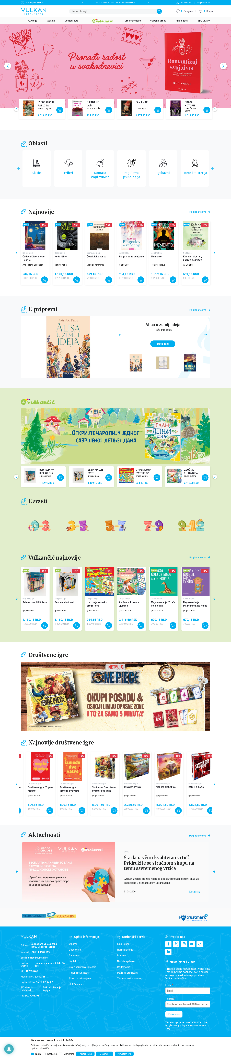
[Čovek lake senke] (99, 235)
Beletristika (27, 253)
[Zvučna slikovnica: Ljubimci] (174, 475)
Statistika (52, 1054)
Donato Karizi (61, 265)
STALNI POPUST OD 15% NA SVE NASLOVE (115, 3)
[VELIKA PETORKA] (131, 766)
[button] (206, 11)
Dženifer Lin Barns (190, 109)
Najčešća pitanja (126, 961)
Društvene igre (29, 783)
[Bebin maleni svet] (78, 475)
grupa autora (45, 476)
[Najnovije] (25, 225)
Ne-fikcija (187, 253)
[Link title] (115, 696)
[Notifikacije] (9, 1049)
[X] (176, 944)
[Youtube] (192, 944)
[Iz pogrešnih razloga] (28, 108)
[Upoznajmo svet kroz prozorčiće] (126, 475)
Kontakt (73, 961)
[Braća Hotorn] (175, 108)
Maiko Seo (124, 265)
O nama (73, 944)
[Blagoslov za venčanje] (131, 235)
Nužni (38, 1054)
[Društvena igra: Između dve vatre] (35, 766)
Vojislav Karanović (95, 265)
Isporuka (121, 955)
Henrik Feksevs (158, 265)
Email (168, 985)
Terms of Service (198, 1025)
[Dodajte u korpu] (59, 110)
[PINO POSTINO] (99, 766)
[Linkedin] (168, 952)
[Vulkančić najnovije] (25, 571)
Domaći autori (93, 253)
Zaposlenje (75, 949)
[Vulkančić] (102, 20)
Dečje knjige (28, 599)
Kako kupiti (123, 944)
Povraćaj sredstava (127, 972)
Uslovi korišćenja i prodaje (82, 967)
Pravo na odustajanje (80, 978)
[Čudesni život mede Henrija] (35, 235)
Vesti (126, 851)
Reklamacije (123, 967)
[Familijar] (126, 108)
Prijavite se (174, 1014)
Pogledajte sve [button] (197, 835)
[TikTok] (200, 944)
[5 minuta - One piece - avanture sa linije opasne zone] (67, 766)
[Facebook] (168, 944)
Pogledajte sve (197, 211)
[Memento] (163, 235)
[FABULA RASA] (163, 766)
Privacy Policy (178, 1025)
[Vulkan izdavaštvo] (33, 11)
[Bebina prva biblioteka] (30, 475)
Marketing (69, 1054)
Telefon (169, 998)
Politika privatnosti (79, 972)
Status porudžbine (34, 3)
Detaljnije (163, 343)
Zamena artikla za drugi (130, 978)
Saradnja (74, 955)
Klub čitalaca (75, 984)
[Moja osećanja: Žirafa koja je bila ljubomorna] (163, 581)
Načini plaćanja (125, 949)
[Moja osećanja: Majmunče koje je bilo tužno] (195, 581)
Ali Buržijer (188, 265)
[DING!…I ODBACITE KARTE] (195, 766)
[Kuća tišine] (67, 235)
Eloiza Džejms (44, 108)
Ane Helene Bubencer (32, 265)
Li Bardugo (141, 108)
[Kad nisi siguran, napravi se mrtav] (195, 235)
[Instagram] (184, 944)
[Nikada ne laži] (77, 108)
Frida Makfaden (94, 108)
